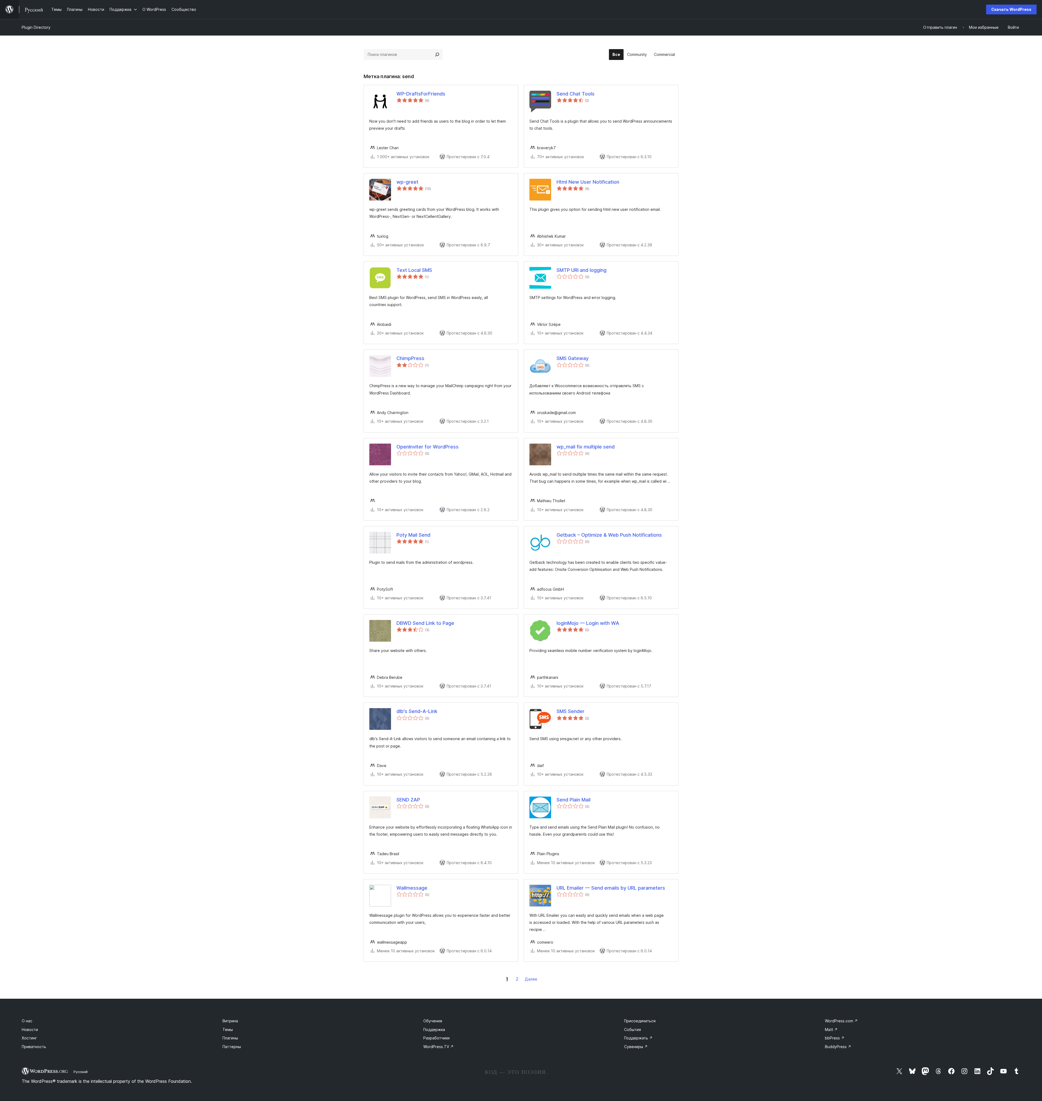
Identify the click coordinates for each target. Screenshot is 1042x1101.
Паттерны (232, 1046)
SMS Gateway (573, 358)
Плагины (230, 1038)
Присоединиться (640, 1021)
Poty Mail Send (413, 535)
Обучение (432, 1021)
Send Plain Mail (573, 800)
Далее (531, 979)
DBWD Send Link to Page (425, 623)
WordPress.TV (438, 1046)
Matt (831, 1029)
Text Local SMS (414, 270)
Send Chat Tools (576, 94)
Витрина (230, 1021)
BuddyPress (838, 1046)
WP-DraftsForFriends (420, 94)
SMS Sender (570, 711)
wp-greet (407, 182)
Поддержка (434, 1029)
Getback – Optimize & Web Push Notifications (609, 535)
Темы (228, 1029)
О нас (27, 1021)
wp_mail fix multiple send (586, 447)
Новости (30, 1029)
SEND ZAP (408, 800)
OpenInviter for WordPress (427, 447)
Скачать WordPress (1011, 9)
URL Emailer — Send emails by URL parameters (611, 888)
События (632, 1029)
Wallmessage (411, 888)
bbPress (834, 1038)
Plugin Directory (36, 27)
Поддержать (638, 1038)
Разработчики (436, 1038)
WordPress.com (841, 1021)
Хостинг (29, 1038)
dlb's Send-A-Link (416, 711)
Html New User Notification (588, 182)
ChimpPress (410, 358)
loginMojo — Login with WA (588, 623)
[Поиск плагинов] (437, 54)
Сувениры (636, 1046)
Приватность (34, 1046)
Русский (81, 1072)
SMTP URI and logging (581, 270)
